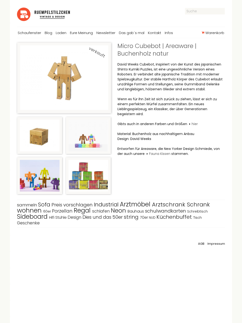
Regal (83, 210)
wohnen (30, 210)
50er (118, 217)
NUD (152, 217)
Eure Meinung (81, 32)
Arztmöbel (136, 204)
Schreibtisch (197, 211)
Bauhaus (136, 211)
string (132, 217)
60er (47, 211)
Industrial (107, 204)
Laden (61, 32)
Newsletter (105, 32)
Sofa (45, 204)
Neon (119, 210)
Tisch (197, 217)
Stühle (61, 217)
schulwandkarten (166, 211)
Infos (169, 32)
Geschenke (28, 223)
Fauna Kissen (159, 153)
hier (195, 124)
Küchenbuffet (174, 217)
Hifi (52, 217)
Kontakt (154, 32)
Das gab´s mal (131, 32)
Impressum (216, 243)
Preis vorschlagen (73, 204)
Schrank (198, 204)
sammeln (27, 205)
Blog (48, 32)
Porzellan (63, 211)
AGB (201, 243)
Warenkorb (214, 32)
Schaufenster (29, 32)
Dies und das (97, 217)
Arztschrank (169, 204)
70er (144, 217)
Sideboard (33, 216)
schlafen (101, 211)
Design (75, 217)
